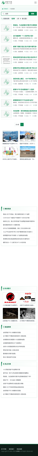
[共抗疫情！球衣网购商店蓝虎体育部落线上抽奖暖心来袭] (6, 114)
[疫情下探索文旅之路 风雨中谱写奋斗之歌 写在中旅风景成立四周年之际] (6, 49)
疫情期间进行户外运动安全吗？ (23, 100)
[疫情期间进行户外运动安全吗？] (6, 103)
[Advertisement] (19, 183)
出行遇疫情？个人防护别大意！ (23, 36)
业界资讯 (20, 73)
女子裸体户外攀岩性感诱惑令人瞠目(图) (14, 336)
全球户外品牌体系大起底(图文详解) (13, 383)
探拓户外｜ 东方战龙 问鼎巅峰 (12, 380)
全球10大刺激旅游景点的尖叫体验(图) (14, 346)
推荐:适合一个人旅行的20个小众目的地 (14, 242)
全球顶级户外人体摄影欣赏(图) (12, 332)
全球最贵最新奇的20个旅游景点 (12, 343)
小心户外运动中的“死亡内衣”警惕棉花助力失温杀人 (18, 232)
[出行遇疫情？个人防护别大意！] (6, 39)
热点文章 (8, 364)
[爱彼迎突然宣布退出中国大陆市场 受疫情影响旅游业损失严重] (6, 60)
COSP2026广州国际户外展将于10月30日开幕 (16, 218)
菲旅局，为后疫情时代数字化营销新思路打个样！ (17, 376)
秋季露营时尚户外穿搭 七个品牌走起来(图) (15, 235)
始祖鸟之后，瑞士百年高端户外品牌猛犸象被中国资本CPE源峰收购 (19, 221)
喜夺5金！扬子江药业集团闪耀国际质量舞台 (16, 373)
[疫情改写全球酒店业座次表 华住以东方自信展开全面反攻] (6, 71)
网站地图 (19, 449)
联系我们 (11, 449)
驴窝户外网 (6, 2)
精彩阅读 (8, 209)
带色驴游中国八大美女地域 (11, 350)
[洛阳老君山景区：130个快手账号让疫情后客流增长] (6, 81)
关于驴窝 (3, 449)
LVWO (18, 451)
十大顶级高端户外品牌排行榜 (11, 369)
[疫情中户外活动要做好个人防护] (6, 92)
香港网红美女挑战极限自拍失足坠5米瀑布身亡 (16, 239)
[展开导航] (35, 2)
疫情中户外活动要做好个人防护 (23, 89)
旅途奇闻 (8, 327)
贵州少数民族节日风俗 (9, 357)
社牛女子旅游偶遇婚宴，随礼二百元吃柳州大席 (16, 228)
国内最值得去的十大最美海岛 (11, 225)
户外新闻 (20, 41)
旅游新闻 (20, 30)
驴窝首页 (6, 9)
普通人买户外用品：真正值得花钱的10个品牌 (16, 214)
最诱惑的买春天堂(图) (9, 353)
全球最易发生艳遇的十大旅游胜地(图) (14, 339)
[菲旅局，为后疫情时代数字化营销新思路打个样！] (6, 28)
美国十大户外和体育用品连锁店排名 (13, 387)
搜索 (32, 14)
